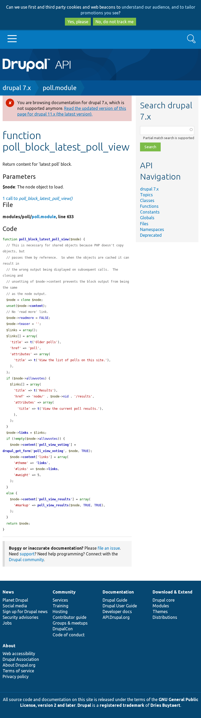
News (8, 592)
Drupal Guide (115, 600)
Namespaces (152, 229)
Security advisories (20, 617)
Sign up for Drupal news (25, 611)
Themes (160, 611)
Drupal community (26, 559)
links (23, 433)
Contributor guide (69, 617)
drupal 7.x (17, 87)
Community (64, 592)
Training (60, 605)
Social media (15, 605)
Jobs (7, 623)
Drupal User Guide (120, 605)
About (9, 645)
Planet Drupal (15, 600)
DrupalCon (63, 628)
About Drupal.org (19, 665)
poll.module (60, 87)
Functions (149, 206)
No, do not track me (114, 21)
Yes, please (78, 21)
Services (60, 600)
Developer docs (117, 611)
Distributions (165, 617)
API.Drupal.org (116, 617)
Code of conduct (69, 634)
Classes (147, 200)
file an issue (109, 548)
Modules (161, 605)
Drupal (84, 705)
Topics (146, 194)
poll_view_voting (54, 445)
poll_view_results (54, 499)
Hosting (60, 611)
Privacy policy (16, 676)
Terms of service (18, 670)
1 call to (37, 198)
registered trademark (122, 705)
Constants (150, 212)
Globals (147, 217)
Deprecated (151, 235)
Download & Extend (172, 592)
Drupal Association (21, 659)
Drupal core (164, 600)
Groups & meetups (70, 623)
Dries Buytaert (165, 705)
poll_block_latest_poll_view (44, 239)
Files (144, 223)
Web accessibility (19, 653)
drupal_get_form (16, 451)
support (27, 553)
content (36, 306)
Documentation (118, 592)
